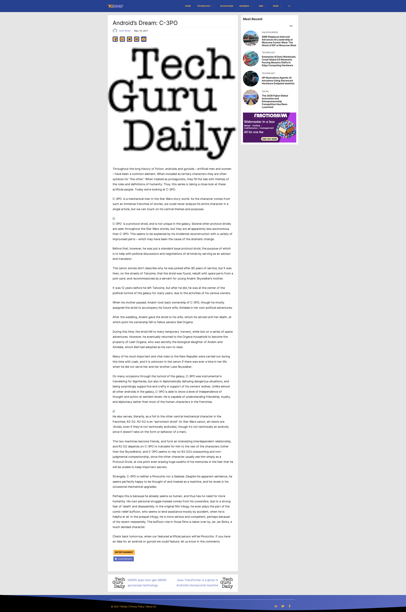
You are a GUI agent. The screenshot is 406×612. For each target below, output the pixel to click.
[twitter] (129, 39)
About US (151, 606)
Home (188, 6)
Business (244, 6)
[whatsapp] (122, 39)
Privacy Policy (137, 606)
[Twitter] (282, 606)
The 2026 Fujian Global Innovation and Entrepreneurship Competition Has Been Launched (275, 101)
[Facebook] (289, 606)
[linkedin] (136, 39)
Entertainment (124, 552)
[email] (143, 39)
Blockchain (226, 6)
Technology (204, 6)
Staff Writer (125, 30)
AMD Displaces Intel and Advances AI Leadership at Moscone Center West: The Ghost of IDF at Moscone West (279, 41)
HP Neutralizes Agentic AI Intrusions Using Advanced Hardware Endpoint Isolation (278, 80)
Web (261, 6)
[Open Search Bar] (289, 6)
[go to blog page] (291, 25)
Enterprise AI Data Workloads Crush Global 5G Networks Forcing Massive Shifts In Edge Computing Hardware (279, 61)
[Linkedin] (276, 606)
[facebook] (115, 39)
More (275, 6)
